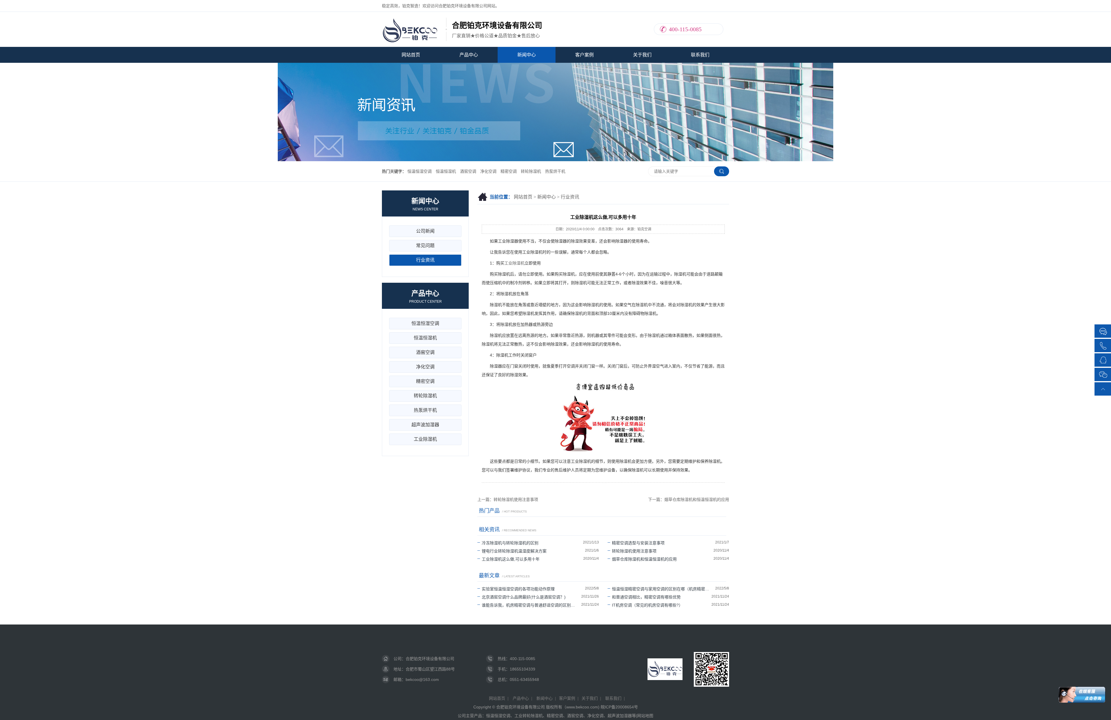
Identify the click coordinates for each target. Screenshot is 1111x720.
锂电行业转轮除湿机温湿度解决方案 (514, 551)
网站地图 (645, 715)
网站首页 (411, 54)
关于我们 (642, 54)
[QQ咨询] (1103, 359)
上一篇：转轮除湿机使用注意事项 (507, 499)
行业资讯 (570, 196)
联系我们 (700, 54)
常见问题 (425, 245)
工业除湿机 (514, 263)
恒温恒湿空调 (419, 171)
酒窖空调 (468, 171)
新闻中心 (526, 54)
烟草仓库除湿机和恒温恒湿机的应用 (644, 559)
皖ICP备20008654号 (619, 707)
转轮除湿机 (531, 171)
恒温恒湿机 (446, 171)
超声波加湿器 (425, 424)
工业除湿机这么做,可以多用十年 (511, 559)
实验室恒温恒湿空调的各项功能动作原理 (518, 589)
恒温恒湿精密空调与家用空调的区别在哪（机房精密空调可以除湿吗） (663, 589)
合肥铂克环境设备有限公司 (430, 658)
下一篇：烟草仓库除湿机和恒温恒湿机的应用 (688, 499)
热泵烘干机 (555, 171)
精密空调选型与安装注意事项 (638, 543)
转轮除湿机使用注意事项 (634, 551)
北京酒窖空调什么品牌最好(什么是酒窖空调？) (524, 597)
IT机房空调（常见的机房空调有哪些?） (647, 605)
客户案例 (584, 54)
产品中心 (468, 54)
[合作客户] (1103, 331)
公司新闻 (425, 231)
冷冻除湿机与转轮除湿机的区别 (510, 543)
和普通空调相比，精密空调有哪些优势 (646, 597)
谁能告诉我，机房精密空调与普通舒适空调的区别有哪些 (531, 605)
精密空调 (509, 171)
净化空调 (488, 171)
